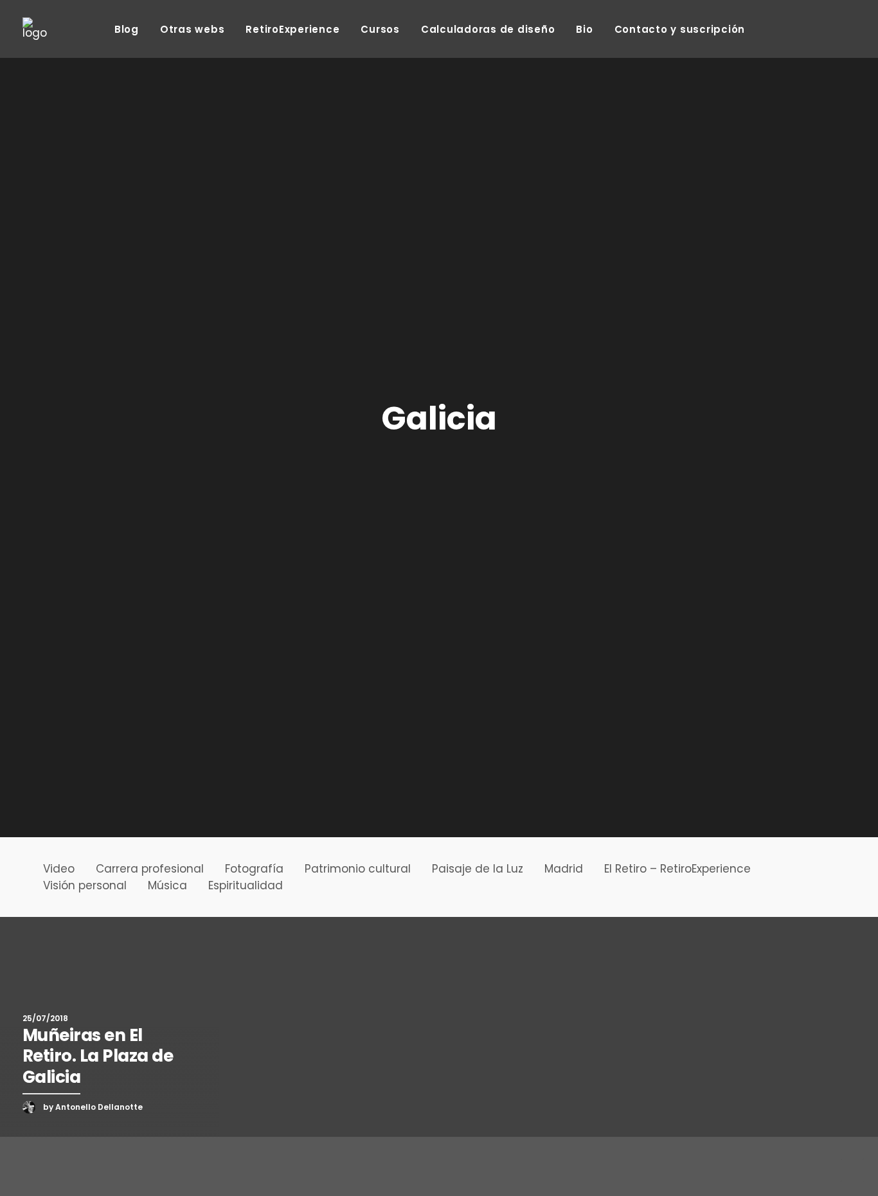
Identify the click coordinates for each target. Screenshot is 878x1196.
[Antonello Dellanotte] (34, 29)
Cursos (380, 29)
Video (59, 868)
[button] (770, 29)
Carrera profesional (150, 868)
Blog (126, 29)
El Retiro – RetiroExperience (677, 868)
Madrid (563, 868)
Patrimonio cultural (358, 868)
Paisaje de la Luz (477, 868)
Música (167, 885)
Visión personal (85, 885)
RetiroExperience (292, 29)
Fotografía (254, 868)
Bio (584, 29)
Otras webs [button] (192, 29)
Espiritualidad (245, 885)
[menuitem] (126, 29)
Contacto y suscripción (680, 29)
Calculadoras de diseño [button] (488, 29)
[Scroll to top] (852, 1169)
